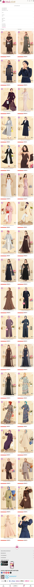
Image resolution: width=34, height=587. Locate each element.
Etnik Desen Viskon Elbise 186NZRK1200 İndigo (26, 424)
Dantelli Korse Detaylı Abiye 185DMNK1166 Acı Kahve (25, 168)
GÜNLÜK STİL (3, 20)
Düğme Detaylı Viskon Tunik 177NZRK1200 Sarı (25, 225)
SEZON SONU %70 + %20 (5, 10)
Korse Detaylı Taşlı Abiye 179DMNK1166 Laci (25, 538)
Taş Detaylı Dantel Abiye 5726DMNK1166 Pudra (25, 111)
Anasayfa (3, 586)
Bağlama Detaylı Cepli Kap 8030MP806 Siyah (8, 168)
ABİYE (2, 19)
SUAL (2, 21)
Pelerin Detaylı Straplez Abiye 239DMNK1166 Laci (25, 367)
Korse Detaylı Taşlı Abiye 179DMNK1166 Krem (8, 538)
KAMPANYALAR (4, 27)
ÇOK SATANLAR (4, 26)
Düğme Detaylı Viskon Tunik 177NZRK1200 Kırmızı (8, 225)
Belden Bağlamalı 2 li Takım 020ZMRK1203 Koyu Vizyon (25, 481)
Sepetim (24, 586)
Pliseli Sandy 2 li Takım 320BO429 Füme (25, 339)
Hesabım (31, 586)
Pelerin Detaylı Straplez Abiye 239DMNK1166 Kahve (8, 367)
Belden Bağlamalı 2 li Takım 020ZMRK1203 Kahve (8, 481)
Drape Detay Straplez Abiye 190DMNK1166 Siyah (25, 282)
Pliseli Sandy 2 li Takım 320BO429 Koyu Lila (8, 339)
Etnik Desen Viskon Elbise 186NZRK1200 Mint (8, 424)
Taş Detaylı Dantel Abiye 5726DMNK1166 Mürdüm (8, 111)
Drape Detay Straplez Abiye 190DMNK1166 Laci (8, 282)
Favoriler (10, 586)
